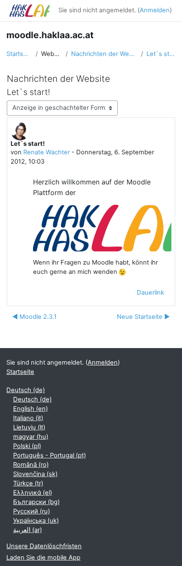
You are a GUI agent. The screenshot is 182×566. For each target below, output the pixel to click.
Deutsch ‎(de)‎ (25, 390)
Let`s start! (161, 54)
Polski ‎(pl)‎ (27, 446)
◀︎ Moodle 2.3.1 (34, 317)
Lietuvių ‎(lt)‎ (29, 427)
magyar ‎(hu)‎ (30, 437)
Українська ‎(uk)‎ (36, 520)
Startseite (19, 54)
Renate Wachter (46, 152)
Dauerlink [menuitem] (150, 292)
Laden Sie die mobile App (43, 557)
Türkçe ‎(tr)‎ (28, 483)
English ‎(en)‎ (30, 409)
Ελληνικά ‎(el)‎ (32, 492)
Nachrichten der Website (104, 54)
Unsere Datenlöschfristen (44, 546)
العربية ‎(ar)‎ (27, 530)
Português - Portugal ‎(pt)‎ (49, 455)
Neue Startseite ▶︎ (143, 317)
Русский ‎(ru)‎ (31, 511)
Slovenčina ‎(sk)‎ (35, 474)
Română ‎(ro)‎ (31, 464)
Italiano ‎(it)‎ (28, 418)
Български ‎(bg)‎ (36, 502)
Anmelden (155, 10)
